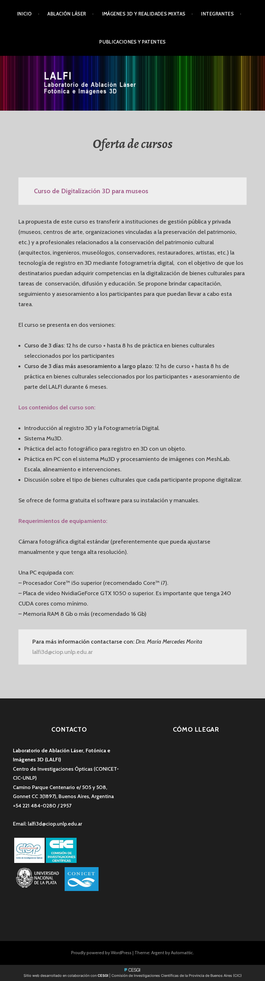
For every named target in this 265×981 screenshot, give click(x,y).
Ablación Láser (67, 14)
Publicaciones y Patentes (132, 42)
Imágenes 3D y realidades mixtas (144, 14)
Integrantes (217, 14)
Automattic (182, 953)
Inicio (24, 14)
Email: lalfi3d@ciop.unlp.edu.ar (47, 824)
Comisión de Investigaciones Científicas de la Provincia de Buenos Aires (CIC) (176, 975)
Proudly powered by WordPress (101, 953)
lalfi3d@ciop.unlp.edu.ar (62, 652)
